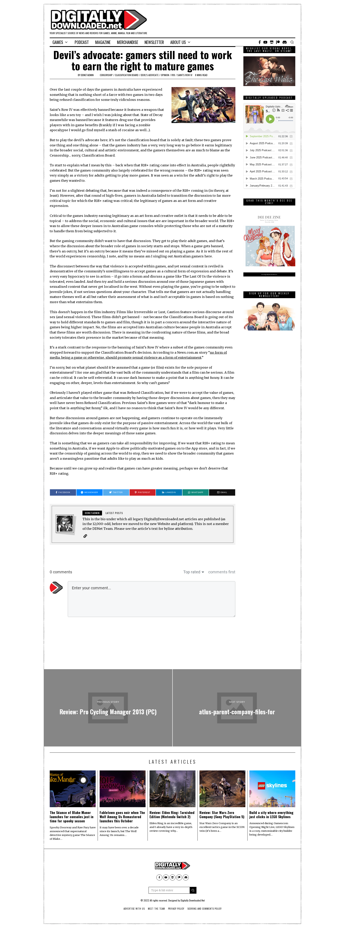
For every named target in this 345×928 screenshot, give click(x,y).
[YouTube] (265, 42)
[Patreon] (278, 42)
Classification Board (126, 75)
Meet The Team (156, 908)
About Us (178, 42)
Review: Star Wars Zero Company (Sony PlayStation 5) (221, 814)
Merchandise (127, 42)
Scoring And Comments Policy (204, 908)
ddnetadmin (87, 75)
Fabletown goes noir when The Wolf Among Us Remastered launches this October (122, 816)
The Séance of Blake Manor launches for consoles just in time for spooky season (71, 816)
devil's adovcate (150, 75)
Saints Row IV (184, 75)
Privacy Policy (176, 908)
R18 (173, 75)
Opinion (165, 75)
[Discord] (284, 42)
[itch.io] (272, 42)
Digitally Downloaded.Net (193, 900)
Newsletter (154, 42)
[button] (193, 890)
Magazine (103, 42)
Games (58, 42)
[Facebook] (260, 42)
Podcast (82, 42)
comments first (221, 572)
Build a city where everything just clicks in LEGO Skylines (271, 814)
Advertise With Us (134, 908)
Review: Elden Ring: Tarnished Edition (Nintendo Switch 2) (172, 814)
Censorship (106, 75)
